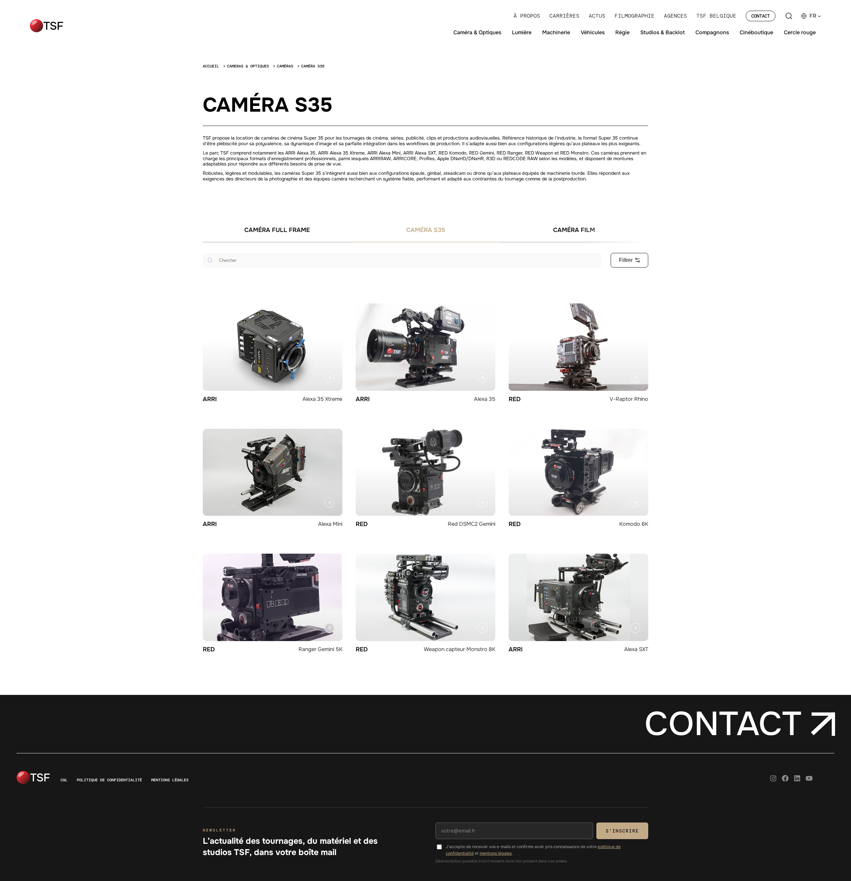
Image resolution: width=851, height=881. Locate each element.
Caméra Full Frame (277, 230)
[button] (815, 16)
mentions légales (496, 853)
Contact (760, 16)
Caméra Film (574, 230)
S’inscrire (622, 831)
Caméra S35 (425, 230)
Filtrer (626, 260)
